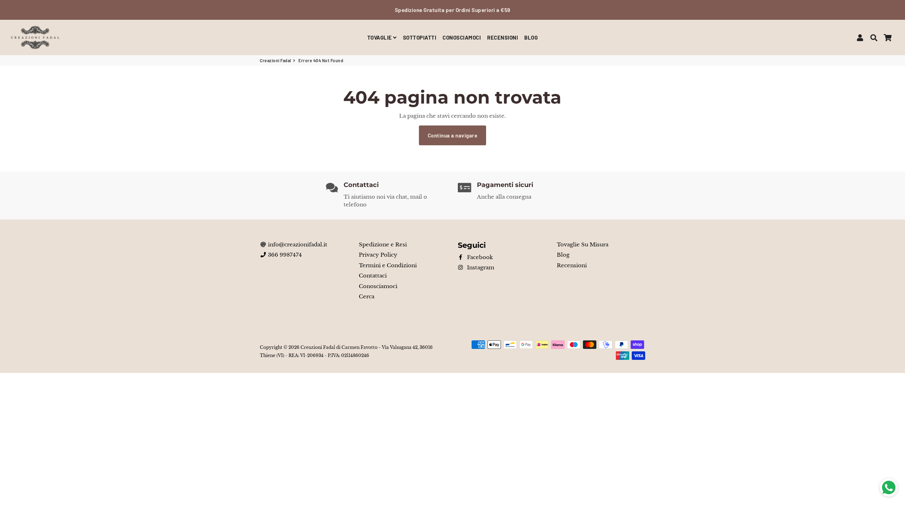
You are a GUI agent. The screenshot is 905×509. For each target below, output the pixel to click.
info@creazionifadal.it (297, 244)
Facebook (479, 257)
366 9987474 (284, 254)
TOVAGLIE (380, 37)
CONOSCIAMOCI (462, 37)
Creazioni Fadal (275, 60)
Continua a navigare (453, 135)
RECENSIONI (502, 37)
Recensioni (572, 265)
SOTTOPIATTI (420, 37)
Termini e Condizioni (388, 265)
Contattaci (373, 275)
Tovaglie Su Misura (582, 244)
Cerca (366, 296)
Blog (563, 254)
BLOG (531, 37)
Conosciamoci (378, 286)
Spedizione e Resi (383, 244)
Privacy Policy (378, 254)
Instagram (480, 267)
